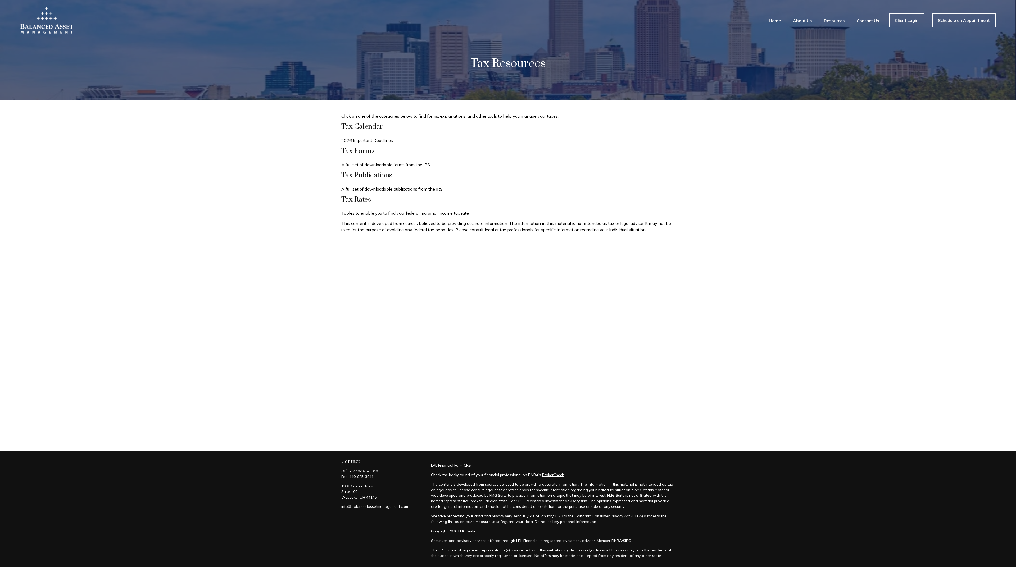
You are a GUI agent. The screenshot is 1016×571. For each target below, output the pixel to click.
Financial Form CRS (454, 465)
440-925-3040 (365, 471)
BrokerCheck (553, 474)
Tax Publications (366, 175)
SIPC (627, 540)
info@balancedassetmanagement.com (374, 506)
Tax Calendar (362, 126)
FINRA (616, 540)
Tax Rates (356, 199)
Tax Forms (357, 151)
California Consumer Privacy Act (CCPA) (609, 516)
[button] (775, 20)
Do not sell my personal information (565, 521)
